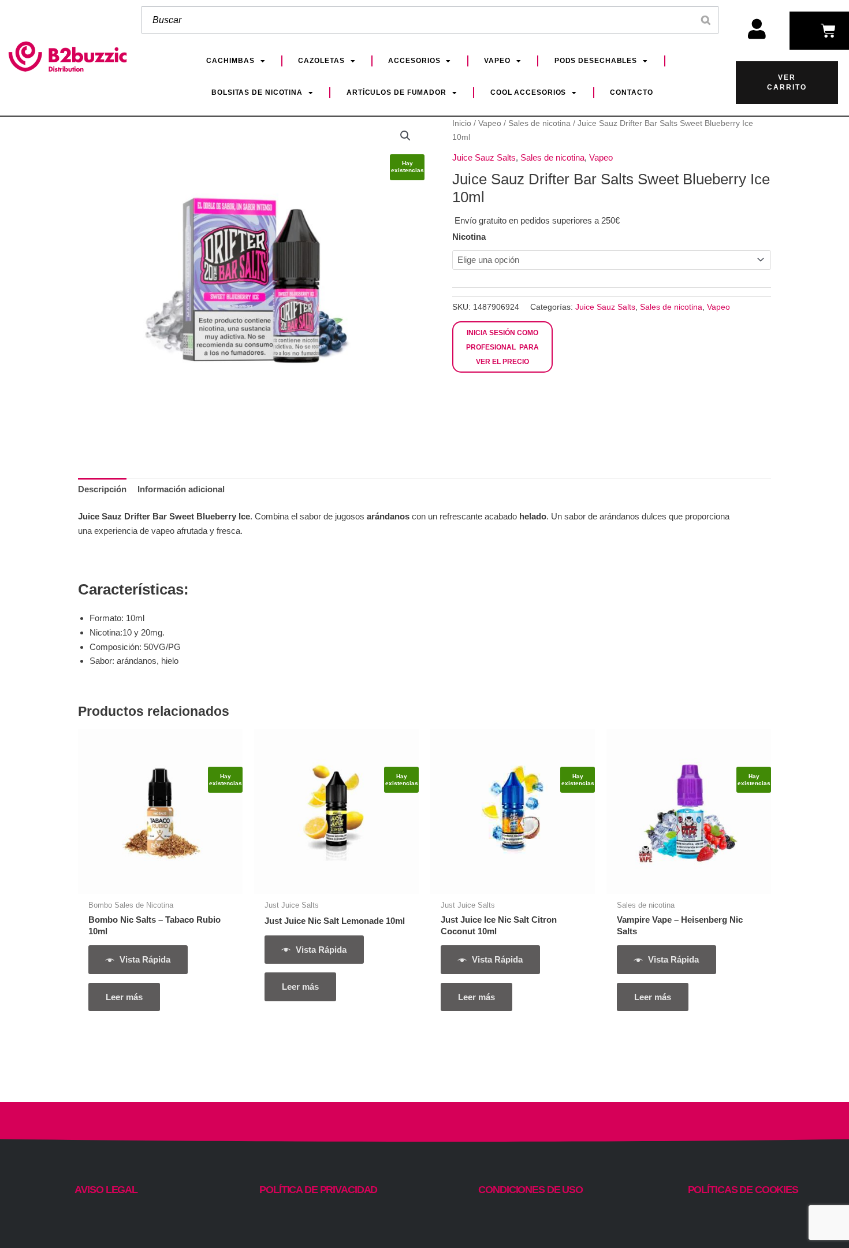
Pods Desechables (595, 61)
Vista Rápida (145, 959)
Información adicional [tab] (181, 489)
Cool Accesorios (528, 92)
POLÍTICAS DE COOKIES (743, 1189)
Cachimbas (230, 61)
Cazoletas (321, 61)
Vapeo (497, 61)
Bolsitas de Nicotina (257, 92)
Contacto (631, 92)
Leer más (124, 997)
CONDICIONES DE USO (530, 1189)
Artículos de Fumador (396, 92)
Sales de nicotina (539, 123)
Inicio (461, 123)
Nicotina (469, 237)
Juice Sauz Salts (484, 157)
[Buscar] (706, 20)
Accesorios (414, 61)
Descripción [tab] (102, 489)
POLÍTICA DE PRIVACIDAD (318, 1189)
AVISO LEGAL (106, 1189)
